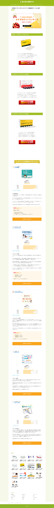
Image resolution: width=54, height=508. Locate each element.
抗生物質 (34, 4)
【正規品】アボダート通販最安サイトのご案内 (23, 469)
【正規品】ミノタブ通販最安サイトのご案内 (23, 478)
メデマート (16, 352)
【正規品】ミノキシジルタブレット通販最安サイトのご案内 (15, 478)
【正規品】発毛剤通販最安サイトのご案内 (39, 478)
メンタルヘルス (41, 4)
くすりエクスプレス (18, 292)
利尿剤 (37, 4)
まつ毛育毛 (30, 4)
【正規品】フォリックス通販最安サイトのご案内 (31, 469)
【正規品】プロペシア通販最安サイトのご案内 (15, 460)
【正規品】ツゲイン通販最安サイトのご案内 (39, 469)
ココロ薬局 (16, 167)
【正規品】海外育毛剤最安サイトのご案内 (15, 486)
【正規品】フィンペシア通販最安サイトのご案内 (23, 460)
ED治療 (12, 4)
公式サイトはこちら (27, 219)
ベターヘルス (17, 402)
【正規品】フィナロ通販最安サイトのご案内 (39, 460)
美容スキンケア (26, 4)
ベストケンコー (17, 227)
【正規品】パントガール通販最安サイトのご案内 (31, 478)
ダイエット (22, 4)
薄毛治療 (15, 4)
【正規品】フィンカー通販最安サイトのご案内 (15, 469)
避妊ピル (19, 4)
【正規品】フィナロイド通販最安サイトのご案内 (31, 460)
